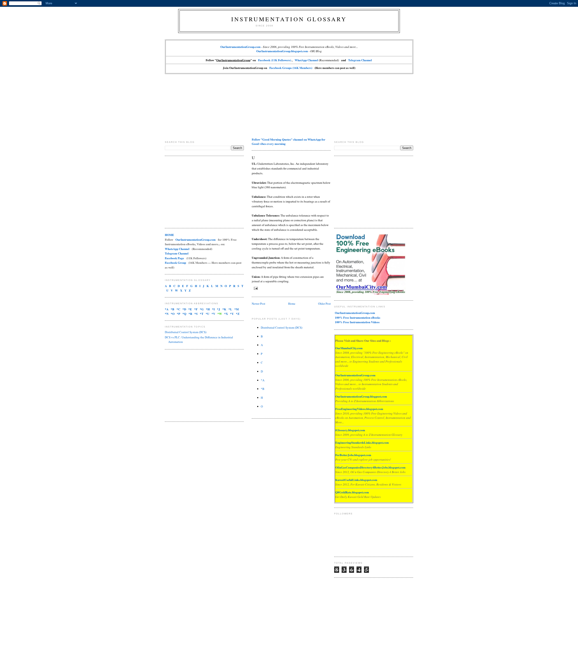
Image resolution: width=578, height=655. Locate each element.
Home (291, 304)
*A (262, 380)
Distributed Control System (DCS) (185, 332)
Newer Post (258, 304)
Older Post (324, 304)
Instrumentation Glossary (289, 19)
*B (262, 389)
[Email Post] (255, 288)
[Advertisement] (289, 105)
